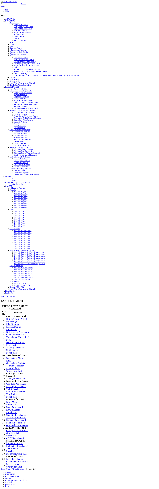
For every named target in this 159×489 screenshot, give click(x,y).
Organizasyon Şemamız (18, 54)
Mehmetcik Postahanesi (17, 446)
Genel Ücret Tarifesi (21, 58)
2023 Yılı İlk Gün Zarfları (22, 242)
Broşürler (13, 190)
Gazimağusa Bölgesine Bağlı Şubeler (22, 110)
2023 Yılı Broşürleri (20, 202)
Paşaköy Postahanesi (16, 386)
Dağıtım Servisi (19, 36)
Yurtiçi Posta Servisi (21, 25)
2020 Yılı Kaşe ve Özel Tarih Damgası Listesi (29, 254)
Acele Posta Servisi (20, 31)
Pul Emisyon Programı (17, 188)
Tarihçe (12, 46)
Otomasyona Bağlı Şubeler (19, 52)
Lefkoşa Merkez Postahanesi (13, 328)
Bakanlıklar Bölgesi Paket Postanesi (26, 108)
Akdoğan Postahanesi (16, 378)
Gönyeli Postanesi (20, 99)
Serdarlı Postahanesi (15, 391)
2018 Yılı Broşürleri (20, 192)
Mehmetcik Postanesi (21, 163)
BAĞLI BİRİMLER (12, 87)
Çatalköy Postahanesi (16, 415)
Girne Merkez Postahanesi (12, 403)
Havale (16, 38)
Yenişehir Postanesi (20, 106)
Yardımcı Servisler (20, 40)
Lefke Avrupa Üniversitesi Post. (14, 465)
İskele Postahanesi (14, 443)
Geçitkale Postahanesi (16, 384)
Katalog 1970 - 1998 (17, 287)
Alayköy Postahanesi (16, 347)
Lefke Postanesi (19, 170)
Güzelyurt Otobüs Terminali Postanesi (27, 153)
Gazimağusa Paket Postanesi (23, 120)
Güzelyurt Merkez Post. (17, 430)
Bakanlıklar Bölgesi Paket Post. (15, 343)
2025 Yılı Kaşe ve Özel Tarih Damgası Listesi (29, 264)
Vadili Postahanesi (15, 389)
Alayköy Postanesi (20, 95)
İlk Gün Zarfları (15, 229)
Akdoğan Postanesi (20, 114)
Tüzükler (13, 180)
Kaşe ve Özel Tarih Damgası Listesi (22, 250)
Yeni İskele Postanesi (21, 159)
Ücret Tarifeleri (15, 56)
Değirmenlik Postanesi (21, 97)
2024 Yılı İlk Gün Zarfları (22, 244)
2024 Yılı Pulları (19, 223)
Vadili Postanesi (19, 128)
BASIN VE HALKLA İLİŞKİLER (17, 182)
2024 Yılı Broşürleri (20, 203)
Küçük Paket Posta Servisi (23, 32)
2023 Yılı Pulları (19, 221)
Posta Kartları (14, 281)
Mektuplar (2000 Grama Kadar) (25, 62)
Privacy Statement (18, 469)
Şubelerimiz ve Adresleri (18, 50)
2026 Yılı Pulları (19, 227)
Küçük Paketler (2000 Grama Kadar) (26, 65)
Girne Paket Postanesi (21, 145)
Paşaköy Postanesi (20, 124)
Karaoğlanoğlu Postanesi (22, 139)
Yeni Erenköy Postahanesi (12, 449)
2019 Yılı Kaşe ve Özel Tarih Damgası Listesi (29, 252)
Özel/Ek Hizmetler (20, 73)
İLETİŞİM (9, 293)
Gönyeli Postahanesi (15, 334)
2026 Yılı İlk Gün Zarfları (22, 248)
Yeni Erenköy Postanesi (22, 165)
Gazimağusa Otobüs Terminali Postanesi (27, 118)
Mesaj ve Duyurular (16, 184)
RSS (6, 10)
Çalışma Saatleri (15, 81)
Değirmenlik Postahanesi (12, 351)
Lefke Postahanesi (14, 459)
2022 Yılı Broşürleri (20, 200)
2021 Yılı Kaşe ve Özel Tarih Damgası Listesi (29, 256)
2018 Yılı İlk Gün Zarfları (22, 233)
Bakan (12, 42)
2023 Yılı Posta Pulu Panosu (23, 277)
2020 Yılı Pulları (19, 215)
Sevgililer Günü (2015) (22, 285)
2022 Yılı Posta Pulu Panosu (23, 275)
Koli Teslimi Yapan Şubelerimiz (20, 85)
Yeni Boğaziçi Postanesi (22, 161)
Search (23, 4)
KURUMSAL (10, 21)
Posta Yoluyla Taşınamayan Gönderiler (23, 83)
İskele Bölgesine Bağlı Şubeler (20, 157)
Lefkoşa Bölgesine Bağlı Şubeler (21, 91)
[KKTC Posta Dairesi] (9, 2)
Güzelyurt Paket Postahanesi (13, 434)
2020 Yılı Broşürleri (20, 196)
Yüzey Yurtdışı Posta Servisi (23, 27)
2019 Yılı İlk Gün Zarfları (22, 235)
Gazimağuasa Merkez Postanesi (24, 112)
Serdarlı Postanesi (20, 126)
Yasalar (12, 178)
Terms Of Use (5, 469)
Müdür (12, 44)
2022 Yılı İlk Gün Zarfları (22, 240)
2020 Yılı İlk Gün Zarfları (22, 236)
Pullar (12, 209)
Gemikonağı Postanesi (21, 172)
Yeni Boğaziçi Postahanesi (12, 395)
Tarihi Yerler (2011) (20, 283)
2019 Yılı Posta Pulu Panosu (23, 270)
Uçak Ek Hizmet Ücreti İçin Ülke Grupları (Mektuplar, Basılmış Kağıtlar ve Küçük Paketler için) (47, 75)
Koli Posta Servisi (20, 34)
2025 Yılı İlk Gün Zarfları (22, 246)
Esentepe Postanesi (20, 137)
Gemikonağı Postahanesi (17, 461)
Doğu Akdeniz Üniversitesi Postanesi (26, 116)
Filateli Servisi (10, 291)
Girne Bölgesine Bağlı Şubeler (20, 130)
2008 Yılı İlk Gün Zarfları (22, 231)
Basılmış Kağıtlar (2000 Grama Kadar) (27, 64)
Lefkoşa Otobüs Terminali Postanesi (26, 102)
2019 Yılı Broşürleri (20, 194)
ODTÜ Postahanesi (15, 438)
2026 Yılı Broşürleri (20, 207)
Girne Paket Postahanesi (17, 425)
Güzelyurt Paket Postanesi (23, 151)
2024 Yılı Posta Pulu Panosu (23, 279)
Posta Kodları (14, 79)
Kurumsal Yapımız (16, 48)
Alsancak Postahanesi (16, 417)
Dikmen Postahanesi (15, 422)
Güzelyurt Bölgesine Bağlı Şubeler (21, 147)
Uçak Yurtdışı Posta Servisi (23, 29)
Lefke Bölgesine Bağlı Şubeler (20, 168)
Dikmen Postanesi (20, 143)
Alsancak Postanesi (20, 134)
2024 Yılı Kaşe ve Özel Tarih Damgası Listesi (29, 262)
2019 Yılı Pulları (19, 213)
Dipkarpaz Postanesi (21, 167)
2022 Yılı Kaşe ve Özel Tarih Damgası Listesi (29, 258)
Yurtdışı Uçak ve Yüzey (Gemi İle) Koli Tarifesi (30, 71)
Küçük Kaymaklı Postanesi (23, 100)
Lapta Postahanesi (14, 407)
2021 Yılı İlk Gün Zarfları (22, 238)
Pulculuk (13, 77)
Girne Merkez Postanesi (22, 132)
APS (15, 67)
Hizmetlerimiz (14, 23)
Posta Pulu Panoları (16, 266)
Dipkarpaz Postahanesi (16, 454)
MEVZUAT (9, 176)
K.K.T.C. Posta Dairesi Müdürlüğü (16, 320)
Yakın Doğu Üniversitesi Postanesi (26, 104)
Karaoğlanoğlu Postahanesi (13, 411)
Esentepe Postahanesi (16, 420)
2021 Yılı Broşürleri (20, 198)
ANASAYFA (10, 19)
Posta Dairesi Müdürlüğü (18, 89)
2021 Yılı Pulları (19, 217)
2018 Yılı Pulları (19, 211)
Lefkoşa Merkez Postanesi (23, 93)
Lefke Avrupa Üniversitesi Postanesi (26, 174)
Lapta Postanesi (19, 141)
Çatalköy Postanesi (20, 135)
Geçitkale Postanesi (20, 122)
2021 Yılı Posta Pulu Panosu (23, 273)
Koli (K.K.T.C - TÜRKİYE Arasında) (27, 69)
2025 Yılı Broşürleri (20, 205)
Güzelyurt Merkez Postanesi (23, 149)
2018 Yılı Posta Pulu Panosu (23, 268)
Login (3, 6)
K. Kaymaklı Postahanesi (17, 332)
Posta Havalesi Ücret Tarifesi (24, 60)
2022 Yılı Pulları (19, 219)
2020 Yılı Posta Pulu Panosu (23, 271)
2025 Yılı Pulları (19, 225)
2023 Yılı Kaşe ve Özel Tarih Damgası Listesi (29, 260)
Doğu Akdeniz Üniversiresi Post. (14, 369)
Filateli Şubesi (12, 324)
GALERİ (8, 186)
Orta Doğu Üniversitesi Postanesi (25, 155)
